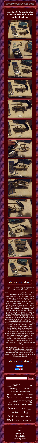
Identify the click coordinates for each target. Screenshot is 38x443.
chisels (17, 405)
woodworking (22, 401)
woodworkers (25, 391)
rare (17, 416)
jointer (20, 394)
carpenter (14, 391)
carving (9, 386)
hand (9, 397)
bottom (10, 404)
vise (9, 402)
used (30, 404)
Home (20, 428)
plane (16, 385)
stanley (14, 412)
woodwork (29, 409)
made (15, 398)
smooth (31, 394)
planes (24, 386)
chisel (23, 408)
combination (27, 420)
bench (17, 420)
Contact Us (20, 433)
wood (11, 415)
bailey (20, 389)
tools (10, 419)
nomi (9, 394)
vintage (24, 412)
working (13, 388)
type (14, 394)
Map (19, 430)
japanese (13, 408)
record (26, 394)
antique (29, 397)
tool (30, 385)
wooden (21, 398)
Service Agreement (20, 439)
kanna (27, 388)
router (24, 404)
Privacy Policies (20, 436)
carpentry (26, 416)
